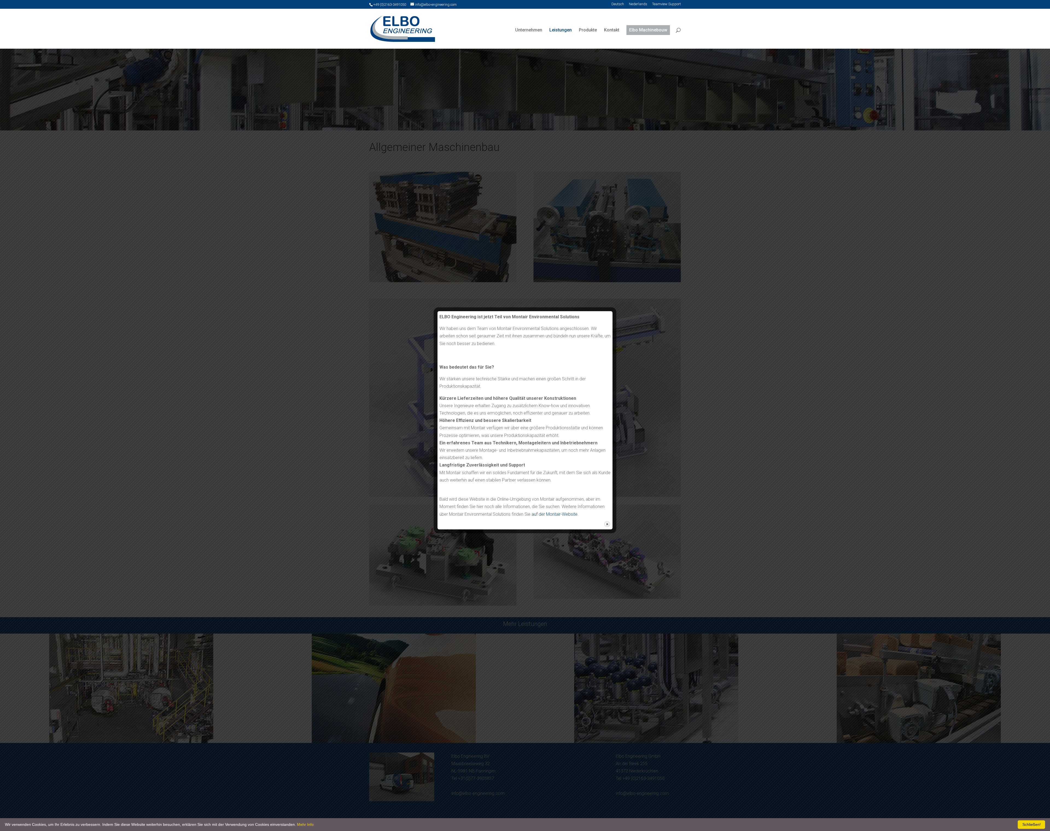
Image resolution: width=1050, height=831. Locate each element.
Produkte (588, 30)
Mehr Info (305, 824)
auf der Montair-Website (555, 514)
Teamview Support (666, 4)
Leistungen (560, 30)
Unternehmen (528, 30)
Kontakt (611, 30)
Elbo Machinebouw (648, 30)
